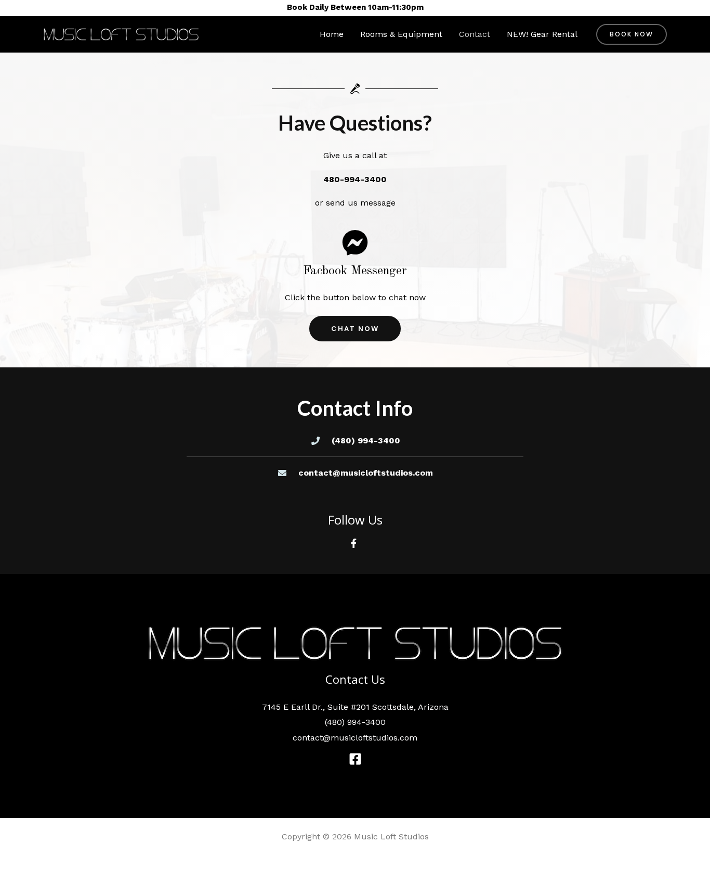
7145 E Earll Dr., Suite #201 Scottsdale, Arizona (355, 707)
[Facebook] (355, 758)
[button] (631, 34)
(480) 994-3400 (355, 722)
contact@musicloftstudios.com (355, 738)
